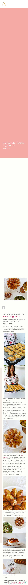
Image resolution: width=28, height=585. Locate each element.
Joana (22, 549)
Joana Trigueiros (11, 316)
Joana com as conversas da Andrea (15, 583)
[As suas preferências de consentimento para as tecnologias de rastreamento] (25, 582)
